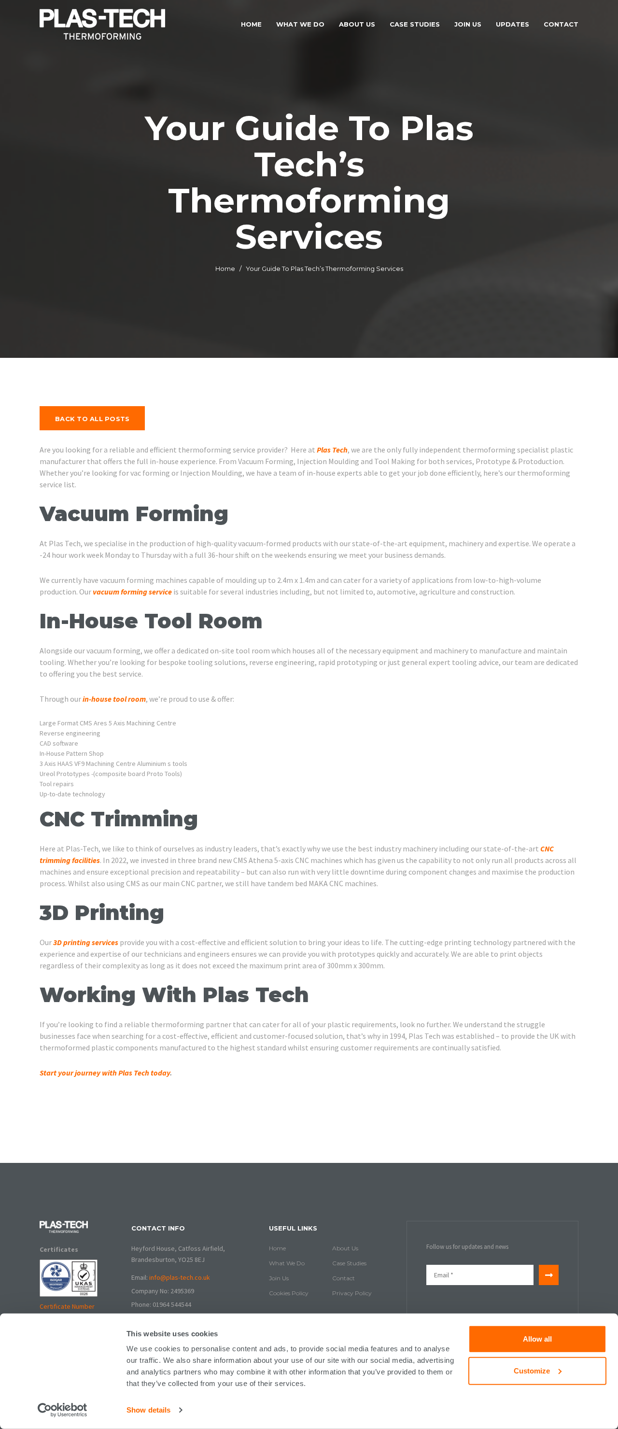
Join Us (467, 24)
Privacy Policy (352, 1293)
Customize (532, 1370)
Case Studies (415, 24)
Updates (512, 24)
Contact (561, 24)
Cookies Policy (289, 1293)
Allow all (537, 1339)
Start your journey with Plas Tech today (105, 1072)
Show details (148, 1410)
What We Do (300, 24)
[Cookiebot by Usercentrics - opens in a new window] (62, 1410)
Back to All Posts (92, 419)
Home (251, 24)
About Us (357, 24)
